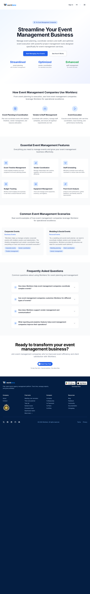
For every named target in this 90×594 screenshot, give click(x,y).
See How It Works (58, 53)
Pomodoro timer (29, 408)
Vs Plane (48, 405)
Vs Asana (49, 398)
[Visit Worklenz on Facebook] (7, 422)
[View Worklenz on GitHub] (15, 422)
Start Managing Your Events (35, 53)
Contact (5, 401)
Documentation (72, 405)
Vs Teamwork (50, 403)
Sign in (71, 5)
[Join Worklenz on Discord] (19, 422)
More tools (28, 413)
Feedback (71, 401)
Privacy (85, 422)
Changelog (71, 408)
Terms (79, 422)
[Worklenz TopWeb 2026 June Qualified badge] (6, 407)
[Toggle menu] (84, 4)
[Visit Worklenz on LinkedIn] (11, 422)
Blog (69, 398)
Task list (27, 403)
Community (71, 403)
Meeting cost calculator (31, 398)
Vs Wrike (49, 408)
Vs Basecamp (50, 401)
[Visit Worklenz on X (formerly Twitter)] (4, 422)
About (4, 398)
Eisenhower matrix (30, 410)
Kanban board (29, 405)
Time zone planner (30, 401)
